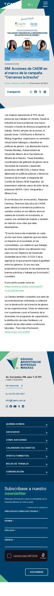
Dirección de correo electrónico (22, 511)
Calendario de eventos (20, 448)
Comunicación (15, 472)
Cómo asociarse (16, 440)
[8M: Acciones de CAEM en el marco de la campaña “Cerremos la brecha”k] (36, 92)
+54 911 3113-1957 (16, 394)
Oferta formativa (17, 456)
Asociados (13, 432)
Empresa (10, 540)
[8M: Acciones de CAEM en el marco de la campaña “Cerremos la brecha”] (40, 92)
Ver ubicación (12, 386)
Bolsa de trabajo (17, 464)
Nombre (9, 521)
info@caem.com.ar (15, 400)
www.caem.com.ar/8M (17, 331)
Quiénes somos (15, 424)
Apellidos (10, 530)
